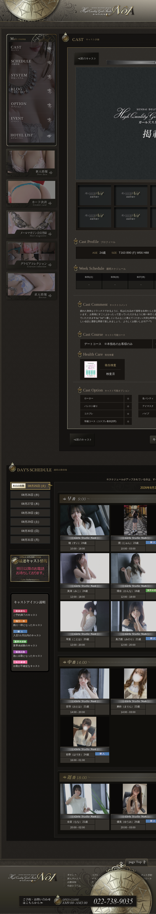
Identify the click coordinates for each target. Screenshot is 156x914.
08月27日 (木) (30, 503)
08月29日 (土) (30, 521)
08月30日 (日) (30, 530)
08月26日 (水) (30, 494)
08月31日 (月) (30, 539)
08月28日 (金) (30, 512)
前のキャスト (88, 58)
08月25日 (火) (37, 485)
